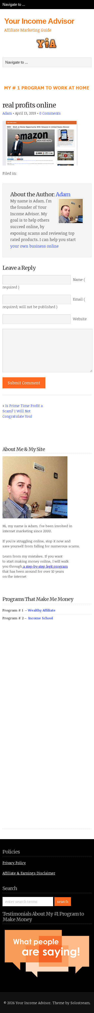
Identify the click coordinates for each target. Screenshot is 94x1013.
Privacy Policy (14, 862)
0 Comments (50, 113)
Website (80, 318)
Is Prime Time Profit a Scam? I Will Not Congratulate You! (23, 411)
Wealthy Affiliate (41, 610)
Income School (40, 618)
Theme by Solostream (70, 1002)
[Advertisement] (40, 730)
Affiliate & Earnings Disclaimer (29, 873)
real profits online (29, 105)
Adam (7, 113)
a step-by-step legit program (45, 566)
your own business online (34, 246)
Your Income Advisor (39, 21)
